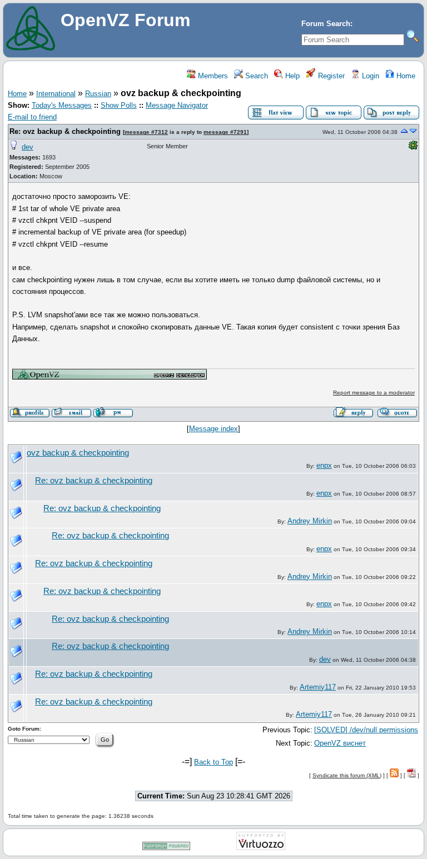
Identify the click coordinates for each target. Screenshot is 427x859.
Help (291, 76)
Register (330, 76)
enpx (324, 465)
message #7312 (146, 132)
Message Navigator (177, 105)
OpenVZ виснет (340, 743)
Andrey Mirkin (309, 521)
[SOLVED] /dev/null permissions (366, 730)
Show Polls (119, 105)
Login (369, 76)
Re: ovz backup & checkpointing (65, 131)
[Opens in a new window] (109, 377)
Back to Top (213, 762)
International (56, 93)
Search (255, 76)
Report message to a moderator (374, 392)
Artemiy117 (318, 687)
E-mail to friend (32, 117)
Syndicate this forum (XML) (346, 775)
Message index (213, 428)
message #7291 (225, 132)
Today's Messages (62, 105)
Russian (98, 93)
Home (404, 76)
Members (212, 76)
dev (27, 147)
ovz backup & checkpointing (78, 452)
